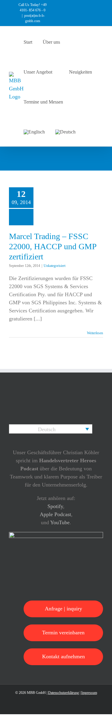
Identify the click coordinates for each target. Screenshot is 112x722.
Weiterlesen (95, 333)
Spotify (55, 506)
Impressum (89, 693)
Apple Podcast (55, 514)
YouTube (60, 522)
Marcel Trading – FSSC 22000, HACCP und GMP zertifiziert (52, 246)
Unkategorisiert (54, 266)
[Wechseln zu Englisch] (34, 131)
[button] (88, 131)
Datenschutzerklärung (63, 693)
